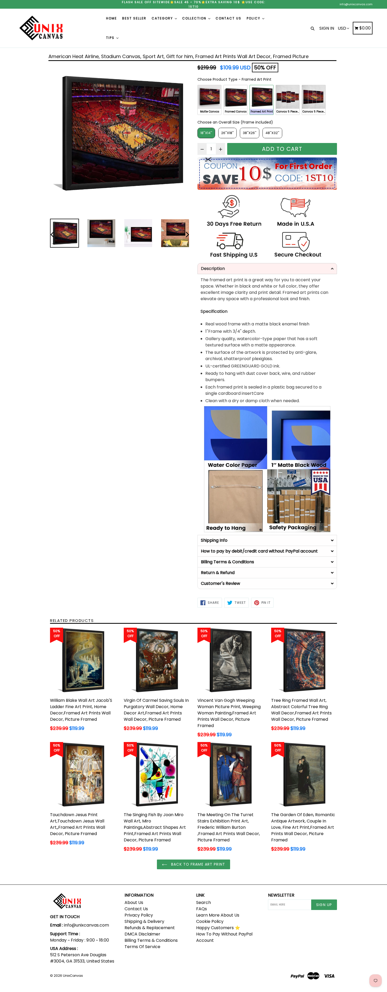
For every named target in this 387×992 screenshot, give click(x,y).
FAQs (201, 909)
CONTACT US (228, 18)
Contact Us (136, 909)
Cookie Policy (210, 921)
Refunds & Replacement (150, 928)
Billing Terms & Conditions (151, 940)
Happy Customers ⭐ (218, 928)
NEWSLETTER (281, 895)
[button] (267, 268)
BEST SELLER (134, 18)
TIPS (111, 37)
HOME (111, 18)
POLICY (254, 18)
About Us (134, 902)
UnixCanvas (73, 975)
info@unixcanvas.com (356, 4)
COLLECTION (195, 18)
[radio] (209, 100)
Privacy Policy (139, 915)
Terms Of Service (142, 947)
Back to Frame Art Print (197, 864)
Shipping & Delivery (144, 921)
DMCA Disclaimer (142, 934)
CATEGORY (163, 18)
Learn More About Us (217, 915)
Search (203, 902)
